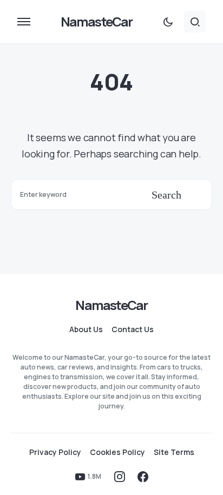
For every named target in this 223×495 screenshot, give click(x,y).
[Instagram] (119, 476)
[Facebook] (142, 476)
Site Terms (174, 452)
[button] (24, 21)
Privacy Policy (55, 452)
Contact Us (133, 329)
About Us (86, 329)
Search (166, 195)
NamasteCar (97, 21)
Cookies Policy (117, 452)
